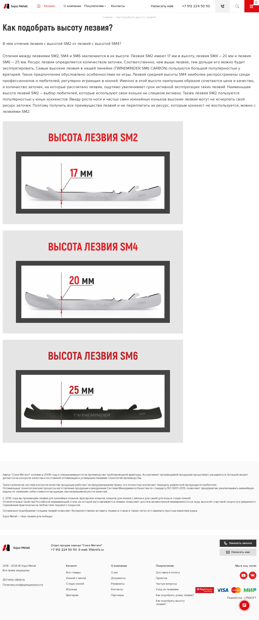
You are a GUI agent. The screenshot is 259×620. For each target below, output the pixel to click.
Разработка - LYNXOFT (241, 597)
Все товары (73, 572)
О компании (72, 6)
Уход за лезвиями (167, 589)
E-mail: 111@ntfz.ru (91, 549)
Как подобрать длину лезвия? (175, 595)
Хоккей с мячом (76, 578)
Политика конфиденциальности (23, 584)
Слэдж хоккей (75, 583)
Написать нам (162, 6)
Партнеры (117, 595)
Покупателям (94, 6)
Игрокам (71, 589)
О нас (114, 572)
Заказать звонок (240, 543)
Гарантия (161, 578)
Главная (108, 17)
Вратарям (72, 595)
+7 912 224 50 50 (196, 6)
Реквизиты (118, 583)
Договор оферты (14, 579)
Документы (118, 578)
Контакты (118, 6)
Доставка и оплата (168, 572)
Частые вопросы (166, 583)
